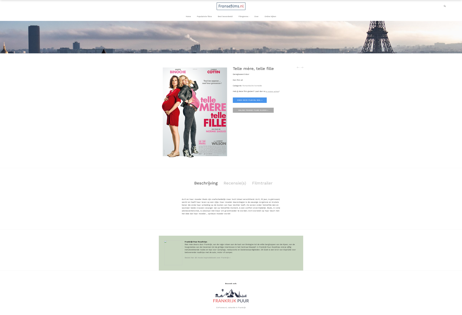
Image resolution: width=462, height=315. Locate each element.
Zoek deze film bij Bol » (249, 100)
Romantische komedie (252, 86)
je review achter (272, 91)
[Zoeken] (445, 6)
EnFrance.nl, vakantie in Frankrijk (231, 307)
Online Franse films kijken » (253, 110)
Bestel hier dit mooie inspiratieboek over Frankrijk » (207, 258)
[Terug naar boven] (455, 308)
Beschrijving (206, 183)
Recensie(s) (235, 183)
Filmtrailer (262, 183)
